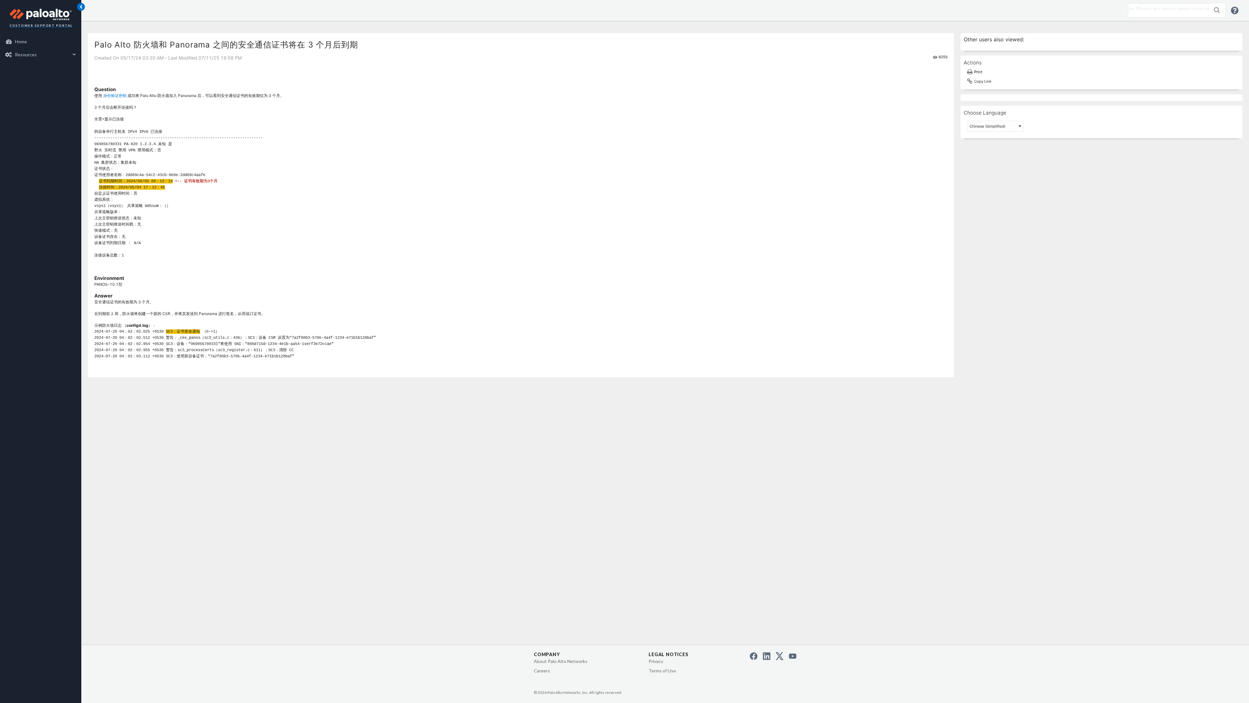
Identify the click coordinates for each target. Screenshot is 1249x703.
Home (21, 41)
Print (978, 72)
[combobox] (1167, 8)
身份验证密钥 (115, 95)
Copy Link (982, 81)
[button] (1217, 10)
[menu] (40, 48)
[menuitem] (41, 41)
